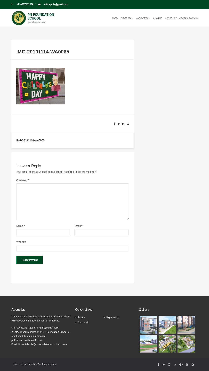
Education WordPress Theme (42, 364)
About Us (126, 18)
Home (115, 18)
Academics (142, 18)
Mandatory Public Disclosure (181, 18)
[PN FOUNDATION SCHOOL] (32, 17)
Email (78, 226)
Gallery (157, 18)
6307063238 (20, 327)
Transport (83, 322)
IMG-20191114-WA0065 (30, 140)
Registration (112, 317)
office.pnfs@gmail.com (56, 4)
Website (21, 242)
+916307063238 (24, 4)
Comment (22, 180)
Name (20, 226)
